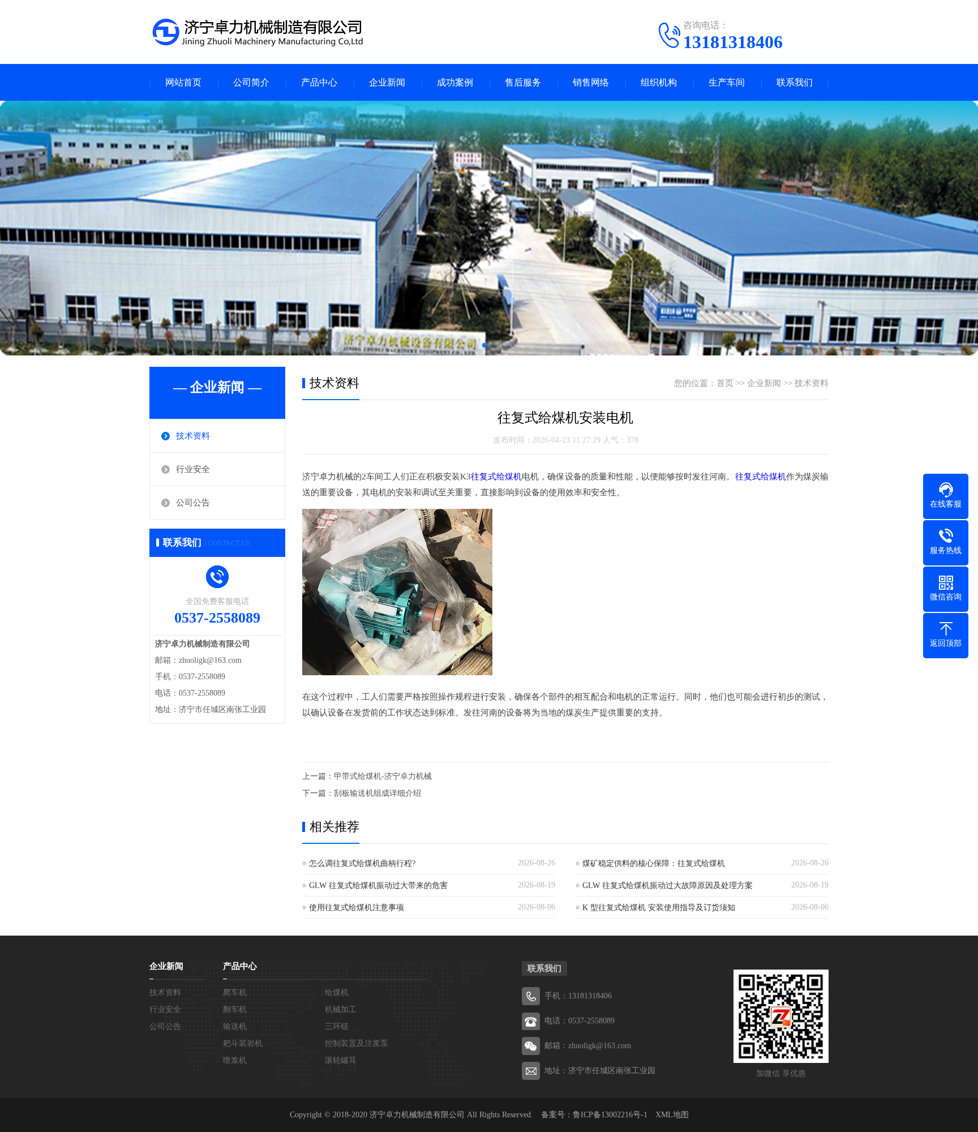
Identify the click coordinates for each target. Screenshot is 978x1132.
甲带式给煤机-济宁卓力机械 (383, 776)
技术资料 (193, 435)
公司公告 (193, 502)
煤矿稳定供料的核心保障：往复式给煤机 (653, 863)
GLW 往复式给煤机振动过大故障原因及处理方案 (667, 885)
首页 (725, 383)
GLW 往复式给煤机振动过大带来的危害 (378, 885)
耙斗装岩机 (243, 1043)
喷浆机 (235, 1060)
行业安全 (193, 469)
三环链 (337, 1026)
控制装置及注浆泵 (356, 1043)
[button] (484, 345)
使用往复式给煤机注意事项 (356, 907)
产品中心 (319, 82)
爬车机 (235, 992)
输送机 (235, 1026)
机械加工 (341, 1009)
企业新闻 (387, 82)
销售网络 (591, 82)
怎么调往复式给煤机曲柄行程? (362, 863)
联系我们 (795, 82)
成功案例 (455, 82)
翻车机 (235, 1009)
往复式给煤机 (496, 476)
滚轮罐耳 (341, 1060)
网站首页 (183, 82)
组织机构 (659, 82)
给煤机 (337, 992)
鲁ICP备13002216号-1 (610, 1114)
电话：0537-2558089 (579, 1021)
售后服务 (523, 82)
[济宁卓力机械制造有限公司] (256, 31)
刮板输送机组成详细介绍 (377, 793)
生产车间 (727, 82)
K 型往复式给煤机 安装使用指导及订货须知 (658, 907)
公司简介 (251, 82)
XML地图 (672, 1114)
